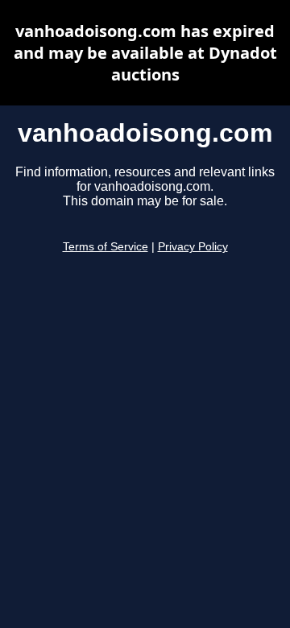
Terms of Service (105, 247)
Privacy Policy (193, 247)
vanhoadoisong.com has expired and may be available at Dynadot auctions (145, 52)
